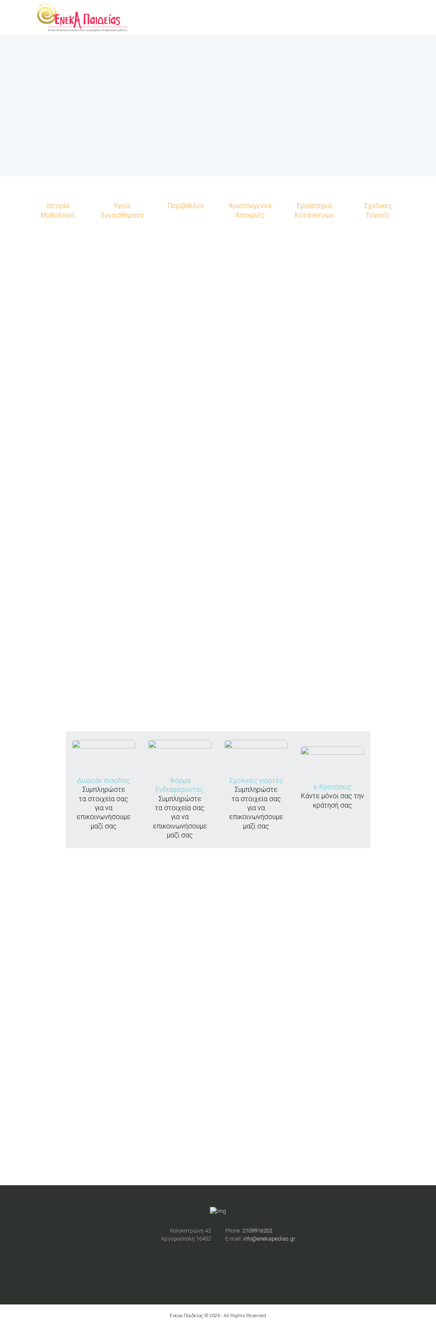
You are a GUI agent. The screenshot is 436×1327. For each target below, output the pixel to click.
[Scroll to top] (218, 664)
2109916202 (257, 1230)
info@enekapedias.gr (269, 1238)
